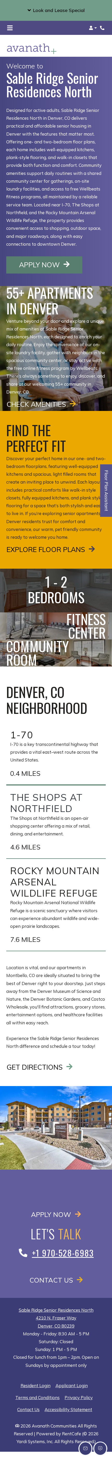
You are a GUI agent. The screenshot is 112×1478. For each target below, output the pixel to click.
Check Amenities (37, 404)
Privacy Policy (79, 1397)
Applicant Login (71, 1385)
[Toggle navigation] (10, 28)
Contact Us (52, 1280)
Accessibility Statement (68, 1409)
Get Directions (35, 1067)
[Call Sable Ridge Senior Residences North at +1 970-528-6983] (102, 28)
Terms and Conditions (37, 1397)
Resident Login (36, 1385)
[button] (56, 10)
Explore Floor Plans (47, 549)
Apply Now (50, 264)
